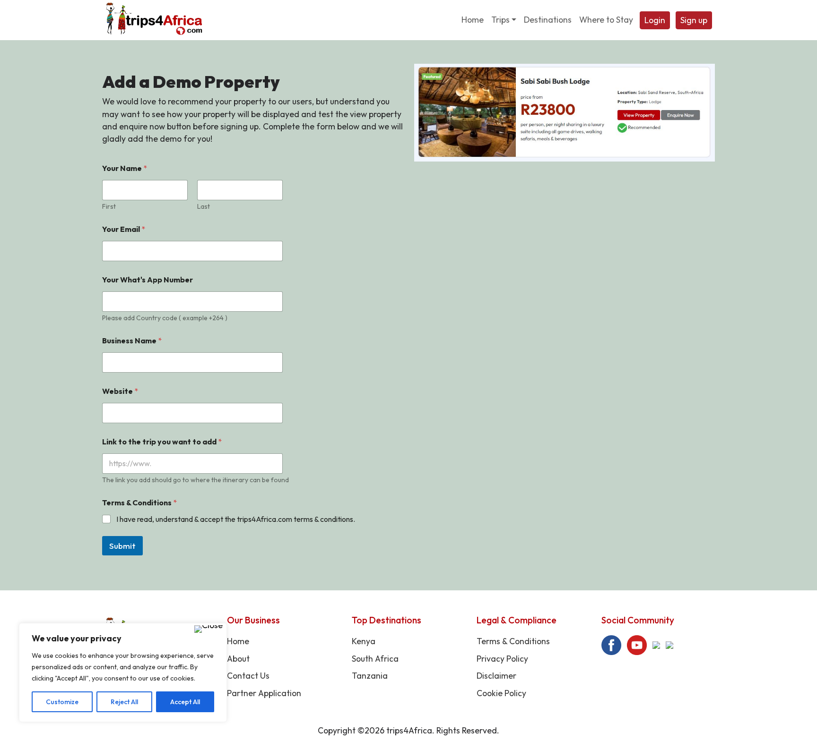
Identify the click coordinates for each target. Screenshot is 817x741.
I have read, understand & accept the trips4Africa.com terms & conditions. (235, 519)
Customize (62, 702)
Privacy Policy (502, 658)
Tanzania (370, 675)
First (109, 207)
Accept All (185, 702)
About (238, 658)
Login (654, 20)
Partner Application (264, 693)
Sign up (693, 20)
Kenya (363, 641)
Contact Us (248, 675)
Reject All (124, 702)
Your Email (123, 229)
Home (238, 641)
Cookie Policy (501, 693)
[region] (123, 672)
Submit (122, 546)
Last (203, 207)
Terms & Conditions (513, 641)
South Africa (375, 658)
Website (120, 391)
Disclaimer (496, 675)
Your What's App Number (147, 279)
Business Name (132, 340)
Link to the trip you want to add (162, 441)
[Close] (208, 629)
